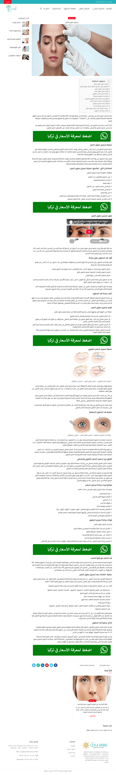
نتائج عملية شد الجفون (101, 111)
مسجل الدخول (99, 730)
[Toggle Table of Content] (108, 81)
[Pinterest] (47, 665)
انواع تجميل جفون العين (101, 91)
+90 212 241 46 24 (30, 755)
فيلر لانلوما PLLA (15, 30)
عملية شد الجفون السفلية (101, 96)
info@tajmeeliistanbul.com (28, 751)
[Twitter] (51, 665)
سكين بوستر (17, 22)
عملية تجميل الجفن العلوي (101, 94)
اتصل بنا (8, 2)
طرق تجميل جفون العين (102, 89)
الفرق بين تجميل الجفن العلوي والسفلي (97, 99)
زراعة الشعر (72, 752)
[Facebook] (55, 665)
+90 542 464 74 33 (30, 759)
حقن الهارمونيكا (15, 47)
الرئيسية (73, 745)
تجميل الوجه (72, 18)
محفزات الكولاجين (14, 55)
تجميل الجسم (71, 749)
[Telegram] (34, 665)
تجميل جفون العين (105, 665)
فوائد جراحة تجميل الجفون (101, 103)
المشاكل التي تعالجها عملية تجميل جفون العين (94, 86)
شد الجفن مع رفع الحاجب (100, 106)
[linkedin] (42, 665)
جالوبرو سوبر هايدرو (14, 38)
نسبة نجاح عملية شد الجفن (87, 665)
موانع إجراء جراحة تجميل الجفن (99, 101)
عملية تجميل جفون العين (101, 84)
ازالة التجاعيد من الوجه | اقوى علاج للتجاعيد (92, 704)
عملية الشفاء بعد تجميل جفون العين (97, 108)
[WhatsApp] (38, 665)
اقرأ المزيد (92, 716)
